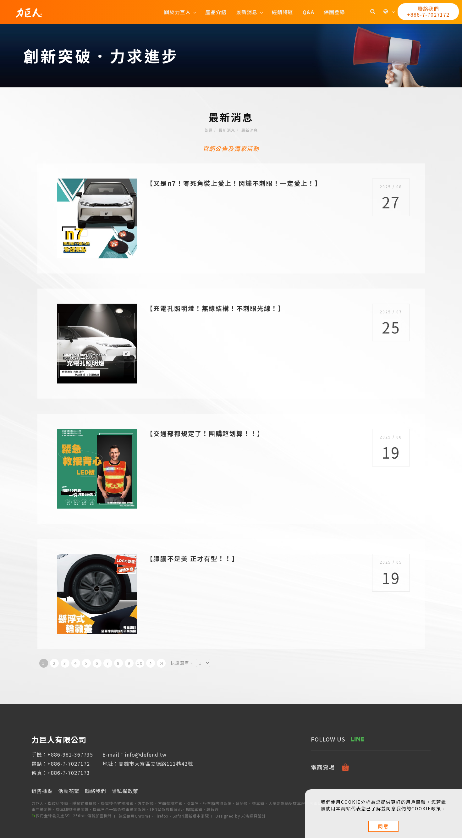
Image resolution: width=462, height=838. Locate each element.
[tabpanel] (231, 55)
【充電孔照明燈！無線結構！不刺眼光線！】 (215, 308)
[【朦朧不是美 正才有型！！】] (97, 593)
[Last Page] (161, 663)
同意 (383, 826)
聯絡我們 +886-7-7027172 (428, 11)
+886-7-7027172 (68, 763)
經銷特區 (282, 12)
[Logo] (29, 12)
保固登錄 (334, 12)
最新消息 (246, 12)
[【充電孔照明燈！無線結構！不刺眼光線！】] (97, 342)
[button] (373, 12)
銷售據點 (42, 791)
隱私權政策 (125, 791)
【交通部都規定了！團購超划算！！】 (205, 433)
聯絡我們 (95, 791)
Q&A (308, 12)
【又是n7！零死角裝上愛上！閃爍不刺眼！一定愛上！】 (234, 183)
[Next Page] (150, 663)
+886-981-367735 (70, 754)
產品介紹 (216, 12)
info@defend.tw (146, 754)
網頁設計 (258, 816)
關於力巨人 (177, 12)
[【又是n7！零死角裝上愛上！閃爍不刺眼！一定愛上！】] (97, 217)
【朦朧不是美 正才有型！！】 (192, 558)
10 (140, 663)
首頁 (208, 130)
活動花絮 (69, 791)
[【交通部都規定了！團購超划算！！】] (97, 468)
